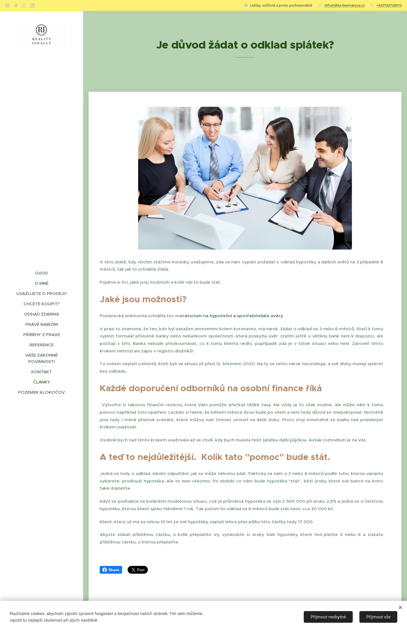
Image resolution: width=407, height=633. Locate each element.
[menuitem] (41, 273)
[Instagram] (24, 5)
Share (114, 570)
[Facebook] (7, 5)
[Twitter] (15, 5)
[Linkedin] (32, 5)
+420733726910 (388, 5)
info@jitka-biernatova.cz (344, 5)
